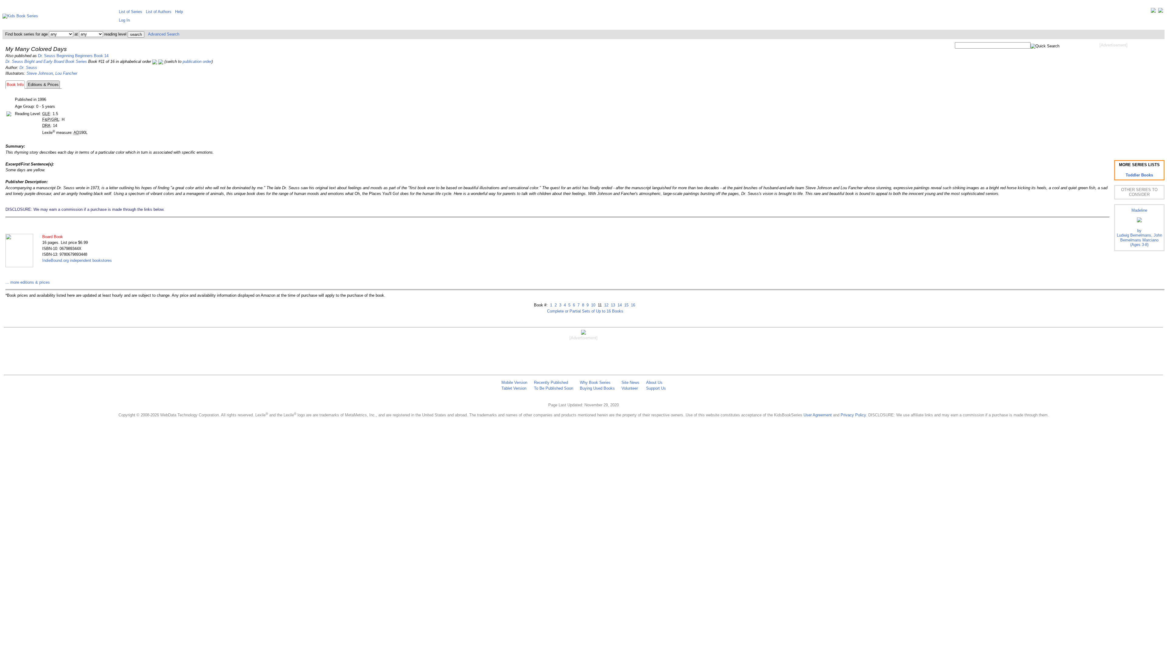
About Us (654, 382)
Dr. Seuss (28, 67)
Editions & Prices (43, 84)
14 (619, 305)
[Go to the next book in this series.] (160, 61)
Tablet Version (513, 388)
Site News (630, 382)
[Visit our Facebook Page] (1160, 11)
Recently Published (551, 382)
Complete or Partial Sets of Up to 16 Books (585, 311)
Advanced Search (163, 34)
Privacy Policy (853, 415)
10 (592, 305)
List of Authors (158, 11)
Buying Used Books (597, 388)
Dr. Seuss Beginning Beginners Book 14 (73, 55)
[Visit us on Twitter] (1153, 11)
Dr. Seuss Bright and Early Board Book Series (46, 61)
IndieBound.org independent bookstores (77, 260)
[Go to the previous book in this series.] (154, 61)
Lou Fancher (66, 73)
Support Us (656, 388)
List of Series (130, 11)
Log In (124, 20)
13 (612, 305)
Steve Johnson (39, 73)
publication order (197, 61)
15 (625, 305)
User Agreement (818, 415)
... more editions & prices (27, 282)
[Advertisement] (1113, 96)
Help (179, 11)
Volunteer (629, 388)
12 (605, 305)
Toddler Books (1139, 175)
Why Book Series (595, 382)
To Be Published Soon (553, 388)
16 (632, 305)
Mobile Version (514, 382)
